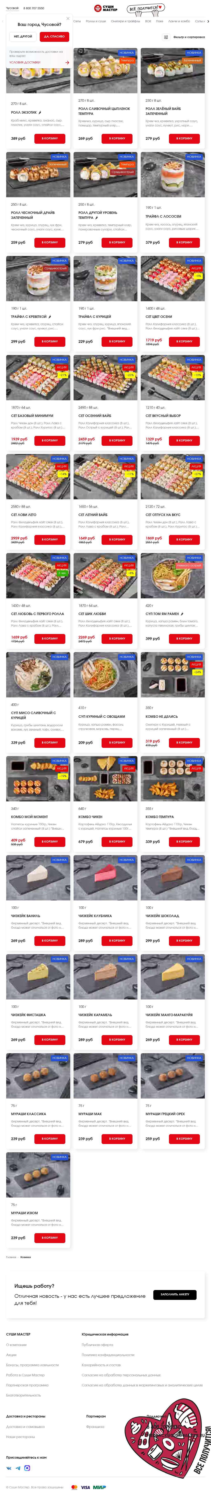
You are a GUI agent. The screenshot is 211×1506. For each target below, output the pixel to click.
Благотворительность (23, 1395)
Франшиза (95, 1427)
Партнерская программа (27, 1385)
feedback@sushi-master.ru (176, 1436)
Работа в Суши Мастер (25, 1375)
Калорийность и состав (101, 1365)
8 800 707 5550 (33, 8)
